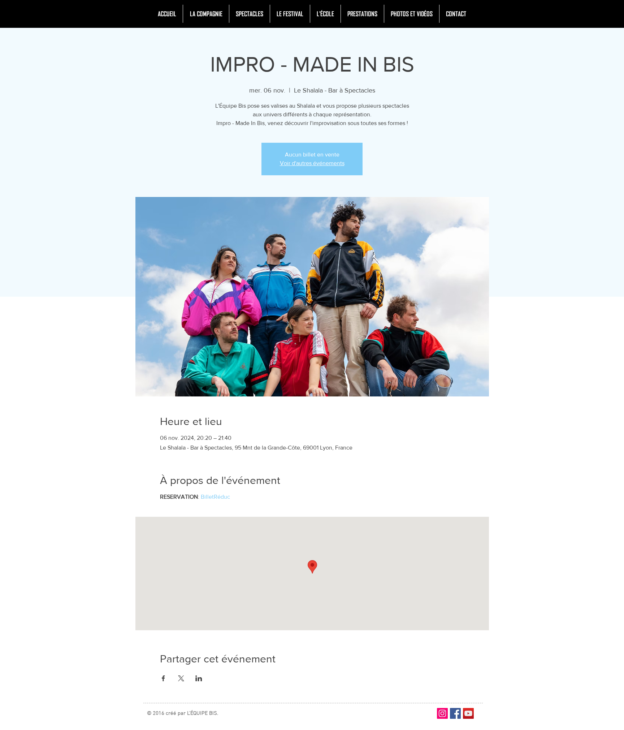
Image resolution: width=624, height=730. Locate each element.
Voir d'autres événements (312, 163)
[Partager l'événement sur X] (181, 678)
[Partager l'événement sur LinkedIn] (198, 678)
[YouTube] (468, 713)
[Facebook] (455, 713)
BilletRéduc (215, 497)
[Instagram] (442, 713)
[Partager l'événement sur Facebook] (163, 678)
